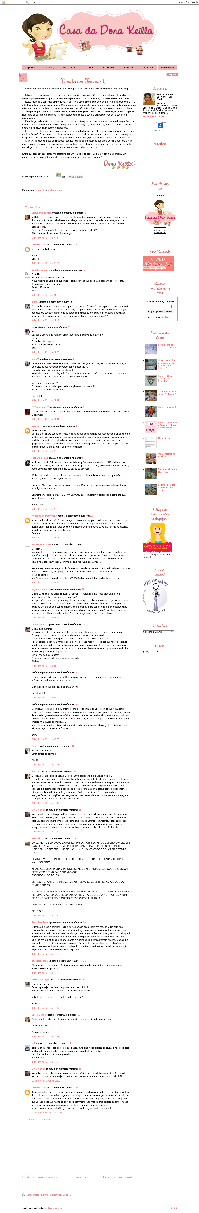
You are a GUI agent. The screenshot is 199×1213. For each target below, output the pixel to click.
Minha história (70, 67)
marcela (36, 771)
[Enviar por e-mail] (69, 176)
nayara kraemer (40, 589)
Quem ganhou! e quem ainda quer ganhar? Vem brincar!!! (166, 364)
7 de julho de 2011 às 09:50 (45, 739)
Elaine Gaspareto (54, 1208)
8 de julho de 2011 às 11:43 (45, 1008)
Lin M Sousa (38, 809)
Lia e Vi (35, 359)
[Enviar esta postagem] (63, 176)
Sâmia (35, 746)
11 (85, 544)
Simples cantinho (41, 270)
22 (84, 979)
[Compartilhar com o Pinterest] (81, 176)
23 (79, 1014)
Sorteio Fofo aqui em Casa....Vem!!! (167, 346)
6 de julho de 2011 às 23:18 (45, 537)
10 (91, 515)
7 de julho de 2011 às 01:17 (45, 617)
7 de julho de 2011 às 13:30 (45, 915)
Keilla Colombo (160, 122)
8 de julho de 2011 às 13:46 (45, 1036)
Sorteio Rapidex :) (167, 407)
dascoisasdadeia (41, 922)
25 (80, 1068)
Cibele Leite (38, 1014)
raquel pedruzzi (40, 624)
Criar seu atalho (160, 130)
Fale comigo (167, 67)
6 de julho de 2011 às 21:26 (45, 352)
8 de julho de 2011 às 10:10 (45, 954)
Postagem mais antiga (119, 1177)
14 (76, 672)
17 (75, 771)
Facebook (128, 67)
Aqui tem (89, 67)
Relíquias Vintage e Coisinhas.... (167, 470)
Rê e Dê (36, 838)
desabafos (41, 190)
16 (73, 746)
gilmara (36, 301)
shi (33, 1043)
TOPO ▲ (173, 1208)
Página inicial (31, 67)
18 (80, 809)
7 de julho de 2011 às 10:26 (45, 764)
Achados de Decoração (44, 515)
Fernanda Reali (40, 458)
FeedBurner (166, 317)
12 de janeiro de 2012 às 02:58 (47, 1112)
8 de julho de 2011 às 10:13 (45, 973)
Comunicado (164, 438)
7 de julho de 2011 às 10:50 (45, 831)
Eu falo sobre (109, 67)
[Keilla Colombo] (160, 127)
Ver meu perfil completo (154, 116)
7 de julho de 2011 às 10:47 (45, 803)
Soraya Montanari (41, 544)
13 (83, 624)
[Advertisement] (79, 1150)
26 (77, 1087)
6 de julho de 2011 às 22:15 (45, 509)
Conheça (50, 67)
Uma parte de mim (41, 212)
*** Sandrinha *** (41, 407)
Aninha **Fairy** (40, 979)
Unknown (37, 244)
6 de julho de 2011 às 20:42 (45, 237)
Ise (33, 327)
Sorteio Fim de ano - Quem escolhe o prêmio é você (167, 425)
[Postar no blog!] (72, 176)
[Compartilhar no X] (75, 176)
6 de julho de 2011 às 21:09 (45, 295)
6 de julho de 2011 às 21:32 (45, 400)
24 (69, 1043)
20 (84, 922)
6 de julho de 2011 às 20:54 (45, 263)
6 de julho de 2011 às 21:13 (45, 320)
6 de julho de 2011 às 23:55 (45, 582)
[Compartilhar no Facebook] (78, 176)
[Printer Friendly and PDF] (58, 176)
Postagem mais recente (40, 1177)
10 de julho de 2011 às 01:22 (46, 1080)
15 (76, 704)
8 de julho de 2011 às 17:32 (45, 1062)
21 (84, 960)
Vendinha (148, 67)
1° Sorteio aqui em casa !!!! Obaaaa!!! (167, 392)
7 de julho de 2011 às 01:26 (45, 665)
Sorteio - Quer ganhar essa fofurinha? (165, 378)
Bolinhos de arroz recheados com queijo (166, 487)
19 (75, 838)
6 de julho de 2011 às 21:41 (45, 419)
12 (83, 589)
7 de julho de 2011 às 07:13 (45, 697)
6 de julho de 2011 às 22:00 (45, 451)
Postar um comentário (39, 1119)
